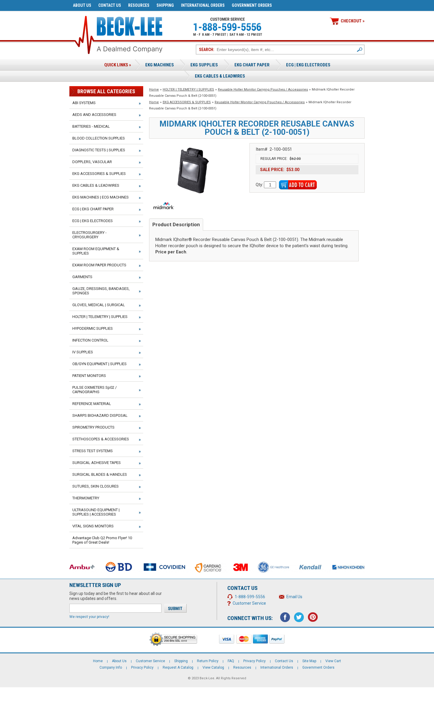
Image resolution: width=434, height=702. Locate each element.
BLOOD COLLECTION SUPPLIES (98, 138)
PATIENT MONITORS (89, 375)
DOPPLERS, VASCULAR (92, 162)
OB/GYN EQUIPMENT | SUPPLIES (99, 364)
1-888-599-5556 (250, 596)
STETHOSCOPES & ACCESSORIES (100, 439)
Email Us (294, 596)
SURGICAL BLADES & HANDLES (99, 474)
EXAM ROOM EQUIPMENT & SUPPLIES (95, 251)
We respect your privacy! (89, 617)
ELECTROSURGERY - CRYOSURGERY (89, 234)
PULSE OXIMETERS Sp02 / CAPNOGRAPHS (94, 389)
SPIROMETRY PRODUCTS (93, 427)
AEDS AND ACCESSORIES (94, 114)
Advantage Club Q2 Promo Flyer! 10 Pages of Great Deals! (102, 540)
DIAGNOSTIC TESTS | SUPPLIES (98, 150)
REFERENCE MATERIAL (91, 403)
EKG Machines (159, 65)
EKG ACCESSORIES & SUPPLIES (187, 102)
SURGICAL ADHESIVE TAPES (96, 462)
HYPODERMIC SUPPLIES (92, 328)
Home (154, 89)
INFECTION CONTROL (90, 340)
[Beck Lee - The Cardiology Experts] (129, 25)
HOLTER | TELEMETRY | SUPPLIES (188, 89)
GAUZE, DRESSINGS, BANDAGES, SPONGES (101, 290)
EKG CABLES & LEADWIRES (95, 185)
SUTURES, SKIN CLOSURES (95, 486)
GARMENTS (82, 277)
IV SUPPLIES (82, 352)
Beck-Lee (207, 678)
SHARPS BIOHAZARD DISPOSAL (100, 415)
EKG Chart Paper (252, 65)
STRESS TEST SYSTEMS (92, 451)
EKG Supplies (204, 65)
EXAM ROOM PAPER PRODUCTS (99, 265)
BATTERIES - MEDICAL (91, 126)
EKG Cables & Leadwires (220, 76)
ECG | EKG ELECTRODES (308, 65)
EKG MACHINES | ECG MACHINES (100, 197)
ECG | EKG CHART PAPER (93, 209)
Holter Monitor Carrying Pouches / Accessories (263, 89)
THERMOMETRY (85, 498)
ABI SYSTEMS (84, 103)
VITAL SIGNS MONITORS (93, 526)
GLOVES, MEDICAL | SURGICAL (98, 305)
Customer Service (249, 603)
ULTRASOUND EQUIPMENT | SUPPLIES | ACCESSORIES (96, 512)
